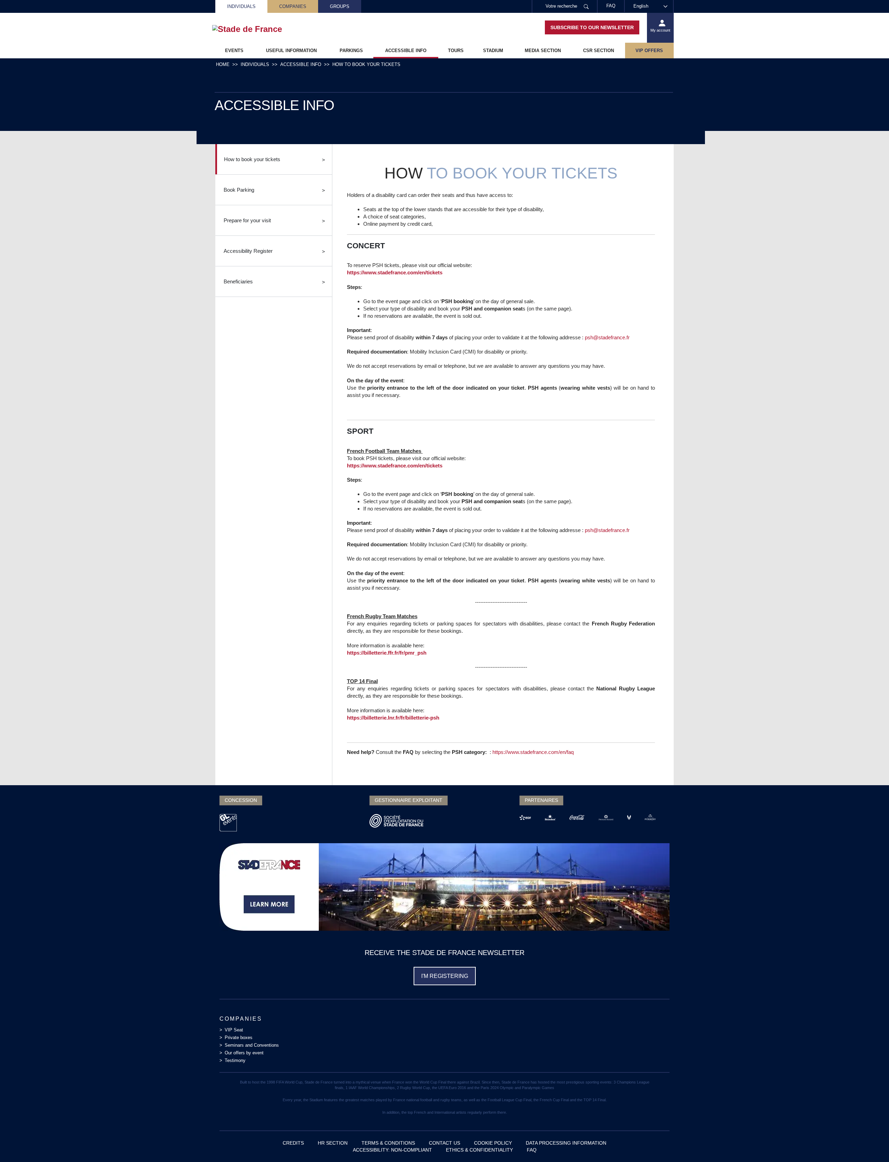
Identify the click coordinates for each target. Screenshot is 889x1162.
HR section (333, 1143)
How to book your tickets (252, 159)
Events (234, 50)
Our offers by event (244, 1052)
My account (660, 30)
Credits (293, 1143)
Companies (292, 6)
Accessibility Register (248, 251)
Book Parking (239, 190)
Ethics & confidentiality (479, 1150)
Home (223, 64)
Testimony (235, 1060)
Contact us (444, 1143)
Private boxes (238, 1037)
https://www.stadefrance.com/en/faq (533, 752)
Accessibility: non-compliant (392, 1150)
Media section (543, 50)
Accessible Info (405, 50)
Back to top (870, 1143)
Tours (456, 50)
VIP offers (649, 50)
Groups (339, 6)
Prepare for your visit (247, 220)
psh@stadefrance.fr (607, 337)
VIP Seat (234, 1029)
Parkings (351, 50)
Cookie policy (493, 1143)
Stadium (493, 50)
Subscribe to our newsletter (592, 27)
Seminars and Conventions (252, 1045)
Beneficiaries (238, 281)
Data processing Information (566, 1143)
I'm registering (444, 976)
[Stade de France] (258, 29)
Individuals (241, 6)
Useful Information (291, 50)
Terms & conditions (388, 1143)
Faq (532, 1150)
